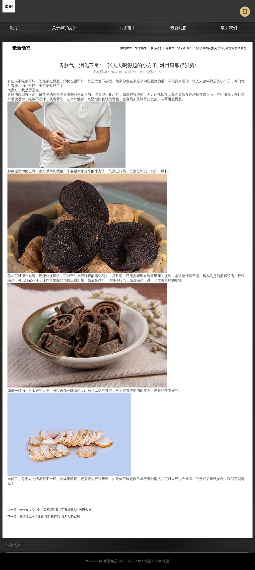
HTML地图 (160, 561)
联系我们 (229, 28)
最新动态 (178, 28)
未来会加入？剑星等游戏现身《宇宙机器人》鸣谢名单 (55, 509)
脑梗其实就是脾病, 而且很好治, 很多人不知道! (49, 516)
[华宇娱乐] (8, 11)
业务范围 (127, 28)
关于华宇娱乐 (64, 28)
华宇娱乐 (141, 48)
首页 (13, 28)
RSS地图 (144, 561)
